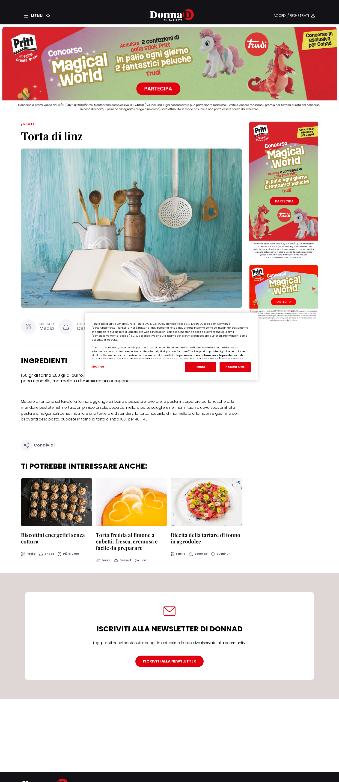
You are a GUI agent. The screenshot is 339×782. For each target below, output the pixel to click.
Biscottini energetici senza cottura (53, 538)
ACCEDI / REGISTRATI (291, 15)
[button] (33, 15)
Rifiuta (200, 367)
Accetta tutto (235, 367)
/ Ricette (28, 124)
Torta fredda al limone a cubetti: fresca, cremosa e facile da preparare (127, 541)
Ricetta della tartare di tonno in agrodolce (205, 538)
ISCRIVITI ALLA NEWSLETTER (169, 661)
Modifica (98, 366)
